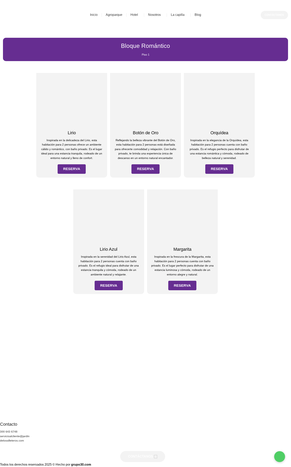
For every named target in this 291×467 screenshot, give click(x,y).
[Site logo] (23, 14)
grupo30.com (81, 464)
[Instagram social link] (142, 447)
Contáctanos (274, 14)
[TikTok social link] (152, 447)
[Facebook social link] (133, 447)
